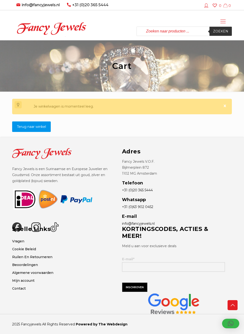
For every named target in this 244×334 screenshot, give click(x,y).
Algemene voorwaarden (32, 273)
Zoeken (220, 31)
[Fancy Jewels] (51, 25)
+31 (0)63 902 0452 (137, 207)
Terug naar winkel (31, 127)
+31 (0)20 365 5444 (90, 5)
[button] (230, 323)
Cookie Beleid (24, 249)
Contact (19, 288)
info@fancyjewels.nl (41, 5)
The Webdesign (112, 324)
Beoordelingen (25, 265)
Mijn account (23, 280)
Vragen (18, 241)
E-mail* (128, 259)
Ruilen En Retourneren (32, 257)
